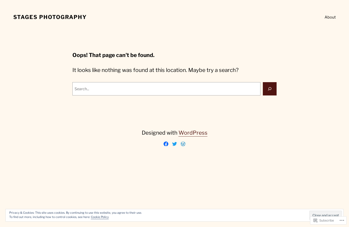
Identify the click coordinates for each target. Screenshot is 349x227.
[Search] (270, 88)
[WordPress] (183, 144)
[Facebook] (166, 144)
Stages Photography (50, 17)
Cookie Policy (100, 217)
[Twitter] (174, 144)
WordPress (193, 132)
